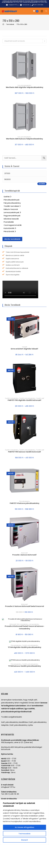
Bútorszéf (24, 553)
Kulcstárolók (9, 228)
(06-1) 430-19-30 (12, 794)
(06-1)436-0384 (42, 2)
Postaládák (9, 222)
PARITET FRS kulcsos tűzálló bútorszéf (24, 452)
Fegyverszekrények (12, 215)
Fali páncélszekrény (24, 85)
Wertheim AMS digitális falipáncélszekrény (24, 87)
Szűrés (42, 184)
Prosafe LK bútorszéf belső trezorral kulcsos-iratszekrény (24, 627)
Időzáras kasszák (11, 219)
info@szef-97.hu (8, 787)
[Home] (3, 24)
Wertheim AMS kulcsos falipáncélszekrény (24, 139)
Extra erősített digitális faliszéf (24, 349)
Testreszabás (24, 833)
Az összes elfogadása (24, 827)
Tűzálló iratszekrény (11, 398)
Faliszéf (24, 347)
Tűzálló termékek (11, 206)
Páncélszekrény (24, 501)
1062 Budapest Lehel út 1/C (39, 1)
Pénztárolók (9, 231)
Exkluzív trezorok (11, 209)
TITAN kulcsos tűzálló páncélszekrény (24, 666)
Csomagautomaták (13, 225)
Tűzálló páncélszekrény (27, 398)
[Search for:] (45, 11)
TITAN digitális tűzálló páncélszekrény (24, 647)
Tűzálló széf (40, 398)
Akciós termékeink (12, 239)
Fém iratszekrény (22, 624)
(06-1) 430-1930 (17, 2)
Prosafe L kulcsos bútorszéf (24, 555)
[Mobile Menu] (41, 11)
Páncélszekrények (11, 200)
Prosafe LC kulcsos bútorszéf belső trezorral (24, 606)
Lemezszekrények (12, 212)
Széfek (7, 196)
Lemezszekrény (34, 624)
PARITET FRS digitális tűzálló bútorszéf (24, 400)
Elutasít (24, 840)
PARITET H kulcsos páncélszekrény (24, 503)
